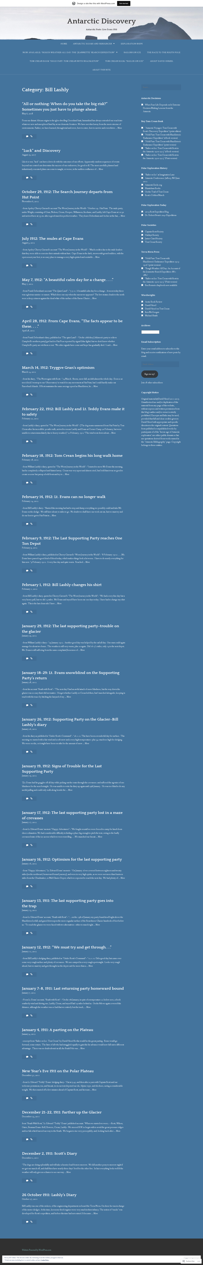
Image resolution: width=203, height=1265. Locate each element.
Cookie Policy (45, 1260)
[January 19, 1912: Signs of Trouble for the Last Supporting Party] (31, 798)
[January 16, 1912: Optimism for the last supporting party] (31, 886)
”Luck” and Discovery (41, 150)
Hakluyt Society (152, 235)
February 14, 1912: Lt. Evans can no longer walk (64, 497)
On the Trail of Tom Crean (156, 191)
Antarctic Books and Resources (92, 44)
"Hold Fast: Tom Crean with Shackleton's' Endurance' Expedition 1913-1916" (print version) (161, 262)
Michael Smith (151, 315)
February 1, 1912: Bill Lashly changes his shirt (62, 585)
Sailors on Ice (132, 52)
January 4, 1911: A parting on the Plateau (57, 1030)
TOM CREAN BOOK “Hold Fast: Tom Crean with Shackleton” (64, 61)
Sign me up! (149, 374)
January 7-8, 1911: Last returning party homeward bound (73, 988)
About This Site (101, 70)
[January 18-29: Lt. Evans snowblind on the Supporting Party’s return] (31, 705)
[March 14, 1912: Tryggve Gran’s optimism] (31, 394)
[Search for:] (161, 87)
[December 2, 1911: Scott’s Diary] (31, 1180)
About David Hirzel (161, 61)
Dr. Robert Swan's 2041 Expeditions (160, 215)
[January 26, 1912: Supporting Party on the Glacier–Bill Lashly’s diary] (31, 751)
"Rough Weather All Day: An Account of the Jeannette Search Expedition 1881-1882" (161, 272)
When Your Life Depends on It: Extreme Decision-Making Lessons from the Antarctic (161, 108)
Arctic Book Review (153, 301)
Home (64, 44)
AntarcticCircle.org (153, 185)
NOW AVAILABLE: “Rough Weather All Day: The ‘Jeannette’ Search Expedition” (69, 52)
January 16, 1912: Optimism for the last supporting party (72, 859)
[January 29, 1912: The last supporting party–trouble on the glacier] (31, 658)
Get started (123, 3)
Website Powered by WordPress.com (36, 1250)
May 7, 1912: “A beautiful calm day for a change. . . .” (67, 280)
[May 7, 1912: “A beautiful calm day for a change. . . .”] (31, 307)
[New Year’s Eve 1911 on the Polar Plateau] (31, 1098)
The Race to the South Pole (163, 52)
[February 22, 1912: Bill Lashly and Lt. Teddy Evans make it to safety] (31, 441)
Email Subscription (151, 342)
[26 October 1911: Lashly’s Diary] (31, 1221)
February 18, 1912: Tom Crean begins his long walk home (72, 455)
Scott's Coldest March (154, 195)
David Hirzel (150, 305)
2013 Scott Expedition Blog (157, 211)
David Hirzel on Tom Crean (157, 308)
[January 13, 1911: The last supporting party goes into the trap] (31, 933)
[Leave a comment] (27, 136)
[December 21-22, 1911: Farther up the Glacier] (31, 1139)
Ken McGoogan (152, 312)
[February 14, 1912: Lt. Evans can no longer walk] (31, 524)
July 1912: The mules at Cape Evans (52, 238)
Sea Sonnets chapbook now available (161, 285)
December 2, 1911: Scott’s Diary (49, 1153)
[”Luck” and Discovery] (31, 177)
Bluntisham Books (152, 188)
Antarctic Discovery (101, 21)
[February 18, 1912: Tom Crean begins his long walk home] (31, 482)
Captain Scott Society (154, 231)
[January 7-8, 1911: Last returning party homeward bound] (31, 1015)
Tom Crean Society (153, 242)
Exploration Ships (132, 44)
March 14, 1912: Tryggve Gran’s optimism (58, 368)
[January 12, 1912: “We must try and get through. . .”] (31, 974)
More (119, 128)
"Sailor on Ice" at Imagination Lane (160, 174)
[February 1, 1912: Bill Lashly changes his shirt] (31, 612)
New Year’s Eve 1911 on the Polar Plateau (58, 1071)
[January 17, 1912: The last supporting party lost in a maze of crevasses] (31, 845)
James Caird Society (154, 238)
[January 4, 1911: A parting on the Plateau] (31, 1056)
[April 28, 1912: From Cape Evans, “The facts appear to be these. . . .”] (31, 353)
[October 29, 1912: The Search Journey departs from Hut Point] (31, 224)
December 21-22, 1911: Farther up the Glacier (62, 1112)
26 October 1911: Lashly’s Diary (49, 1195)
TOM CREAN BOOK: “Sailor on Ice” (124, 61)
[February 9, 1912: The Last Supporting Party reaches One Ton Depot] (31, 570)
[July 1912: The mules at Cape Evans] (31, 265)
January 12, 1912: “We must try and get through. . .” (66, 947)
